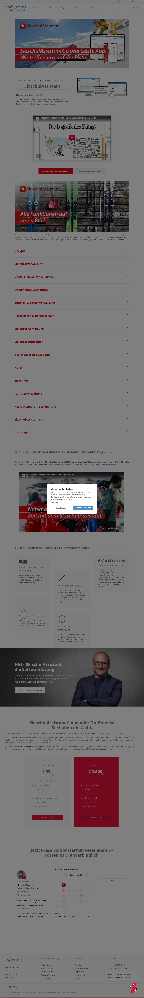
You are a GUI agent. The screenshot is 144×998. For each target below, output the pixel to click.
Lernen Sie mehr (55, 502)
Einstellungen (61, 508)
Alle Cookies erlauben (83, 507)
